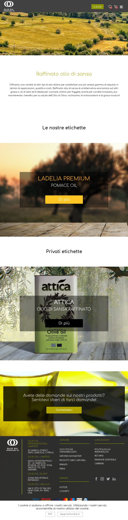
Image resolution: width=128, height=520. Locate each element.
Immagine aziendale (105, 460)
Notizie (63, 487)
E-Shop (97, 7)
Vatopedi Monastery (70, 456)
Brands (63, 464)
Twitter (108, 479)
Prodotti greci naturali (72, 460)
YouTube (102, 479)
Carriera (99, 464)
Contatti (64, 491)
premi (62, 469)
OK (50, 514)
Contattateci (64, 410)
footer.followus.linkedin (114, 479)
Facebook (96, 479)
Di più (64, 199)
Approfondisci (70, 514)
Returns (99, 456)
